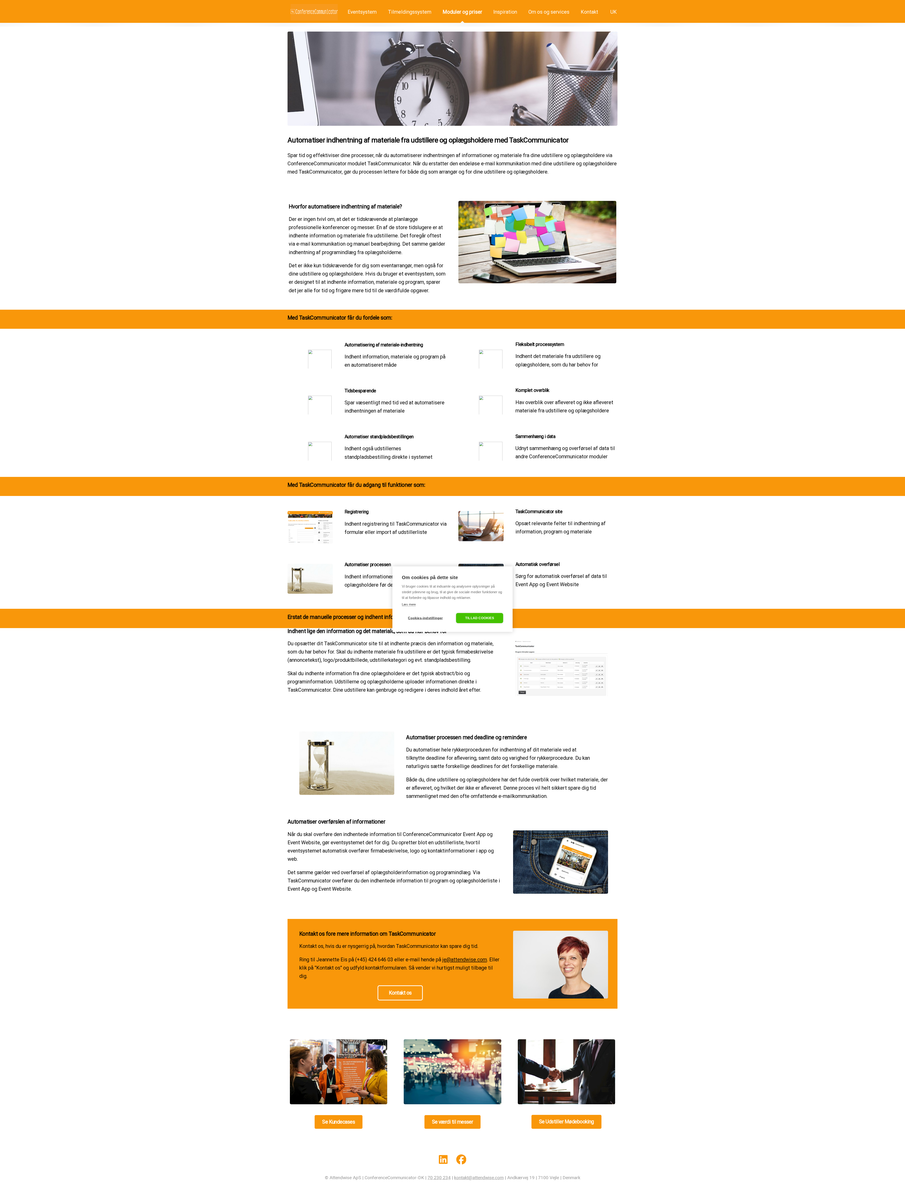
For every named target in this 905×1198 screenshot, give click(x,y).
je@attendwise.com (464, 959)
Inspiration (505, 12)
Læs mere (409, 604)
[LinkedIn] (443, 1161)
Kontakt (589, 12)
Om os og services (548, 12)
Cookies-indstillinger (425, 618)
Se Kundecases (338, 1122)
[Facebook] (461, 1161)
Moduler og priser (462, 12)
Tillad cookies (479, 618)
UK (613, 12)
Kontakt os (400, 993)
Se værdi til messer (452, 1122)
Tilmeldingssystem (409, 12)
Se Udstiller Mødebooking (566, 1122)
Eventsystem (361, 12)
